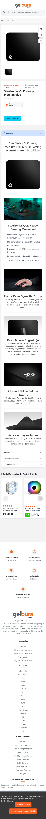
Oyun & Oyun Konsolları (23, 653)
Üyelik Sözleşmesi (23, 759)
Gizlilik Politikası (23, 763)
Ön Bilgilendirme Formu (23, 756)
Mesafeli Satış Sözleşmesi (23, 749)
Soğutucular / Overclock (23, 660)
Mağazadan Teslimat (23, 770)
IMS (23, 692)
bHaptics (23, 685)
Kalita (23, 699)
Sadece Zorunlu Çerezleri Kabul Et (23, 811)
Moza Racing (23, 710)
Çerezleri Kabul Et (23, 805)
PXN (23, 717)
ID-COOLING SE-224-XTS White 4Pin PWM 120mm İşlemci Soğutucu (11, 510)
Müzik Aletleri (23, 657)
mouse (17, 299)
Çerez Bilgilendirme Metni (22, 799)
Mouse (10, 150)
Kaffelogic (23, 696)
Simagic (23, 724)
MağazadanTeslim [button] (12, 104)
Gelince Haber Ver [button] (12, 119)
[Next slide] (40, 498)
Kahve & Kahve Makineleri (23, 650)
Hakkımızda (23, 742)
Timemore (23, 728)
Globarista (23, 671)
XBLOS (23, 731)
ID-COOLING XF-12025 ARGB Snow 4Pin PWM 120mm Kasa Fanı (33, 510)
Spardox (23, 682)
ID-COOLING (23, 689)
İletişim (23, 773)
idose (23, 678)
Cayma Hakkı (23, 752)
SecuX (23, 721)
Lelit (23, 706)
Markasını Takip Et (31, 86)
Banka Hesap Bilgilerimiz (23, 745)
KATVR (23, 703)
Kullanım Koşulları (23, 766)
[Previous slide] (5, 498)
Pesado (23, 713)
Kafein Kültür (23, 674)
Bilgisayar (23, 646)
